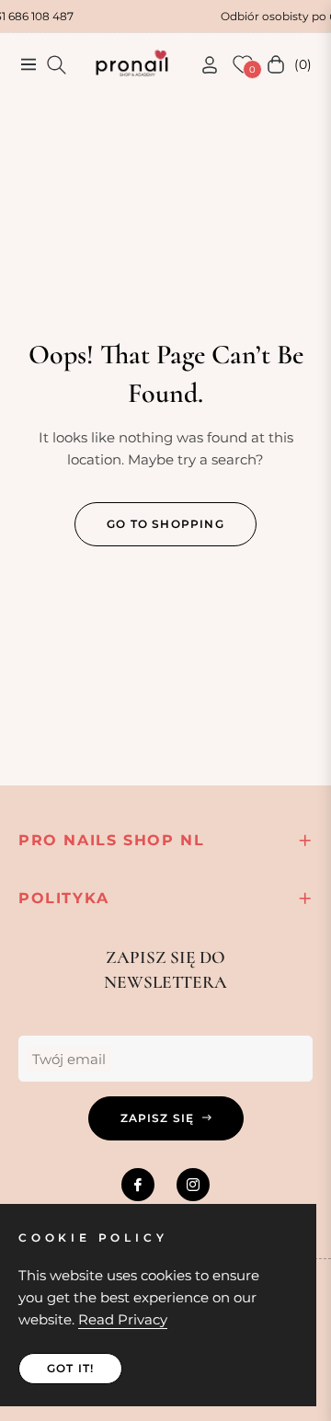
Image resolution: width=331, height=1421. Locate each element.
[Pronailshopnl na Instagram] (193, 1184)
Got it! (70, 1368)
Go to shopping (165, 524)
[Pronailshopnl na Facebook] (137, 1184)
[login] (202, 64)
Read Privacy (122, 1319)
